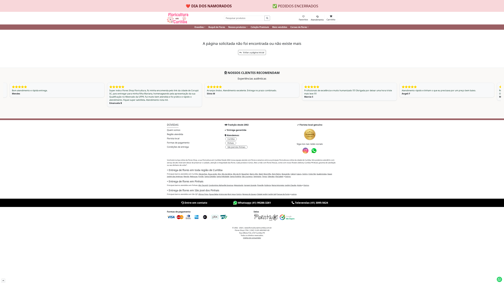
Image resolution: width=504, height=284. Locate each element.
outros (293, 194)
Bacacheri (245, 174)
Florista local (173, 138)
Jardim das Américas (175, 176)
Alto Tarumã (203, 185)
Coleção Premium (260, 27)
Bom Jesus (232, 194)
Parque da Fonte (283, 194)
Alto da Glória (227, 174)
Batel (261, 174)
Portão (201, 176)
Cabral (293, 174)
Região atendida (175, 134)
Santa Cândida (210, 176)
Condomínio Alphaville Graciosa (221, 185)
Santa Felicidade (223, 176)
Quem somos (173, 130)
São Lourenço (247, 176)
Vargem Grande (250, 185)
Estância (267, 185)
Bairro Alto (254, 174)
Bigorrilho (267, 174)
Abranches (203, 174)
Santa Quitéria (235, 176)
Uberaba (271, 176)
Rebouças (194, 176)
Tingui (264, 176)
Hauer (329, 174)
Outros (288, 176)
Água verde (212, 174)
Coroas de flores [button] (298, 27)
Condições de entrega (178, 146)
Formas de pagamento (178, 142)
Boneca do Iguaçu (249, 194)
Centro (305, 174)
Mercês (186, 176)
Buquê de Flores (216, 27)
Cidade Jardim (262, 194)
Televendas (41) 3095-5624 (311, 202)
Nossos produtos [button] (237, 27)
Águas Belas (213, 194)
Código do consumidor (252, 238)
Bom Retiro (276, 174)
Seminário (257, 176)
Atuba (299, 185)
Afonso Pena (203, 194)
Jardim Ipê (272, 194)
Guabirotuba (322, 174)
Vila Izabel (279, 176)
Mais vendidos (279, 27)
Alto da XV (237, 174)
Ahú (219, 174)
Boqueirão (286, 174)
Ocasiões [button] (199, 27)
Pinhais (230, 143)
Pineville (260, 185)
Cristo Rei (312, 174)
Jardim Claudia (290, 185)
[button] (3, 281)
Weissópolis (238, 185)
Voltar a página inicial (252, 52)
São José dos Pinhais (236, 147)
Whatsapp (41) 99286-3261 (254, 202)
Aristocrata (223, 194)
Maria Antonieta (278, 185)
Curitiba (231, 139)
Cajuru (298, 174)
